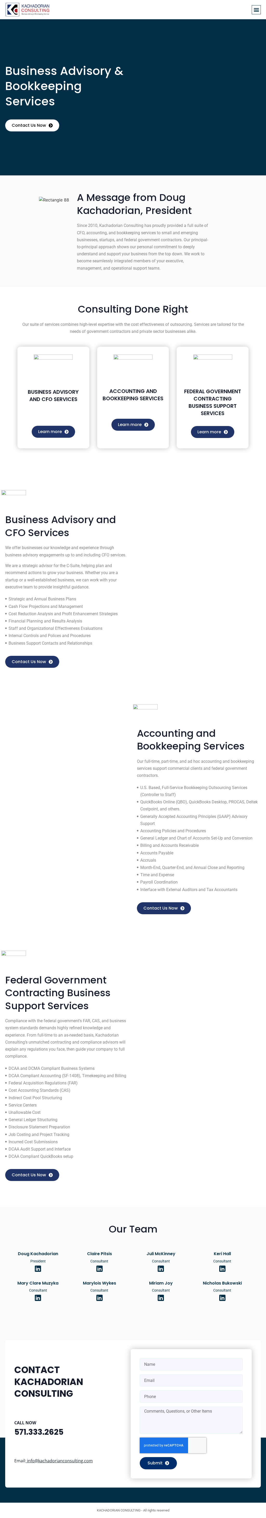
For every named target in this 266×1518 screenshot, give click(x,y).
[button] (256, 9)
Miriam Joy (161, 1283)
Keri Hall (222, 1254)
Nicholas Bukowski (222, 1283)
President (38, 1261)
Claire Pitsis (99, 1254)
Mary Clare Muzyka (37, 1283)
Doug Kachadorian (38, 1254)
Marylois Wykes (99, 1283)
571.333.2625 (38, 1432)
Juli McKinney (161, 1254)
